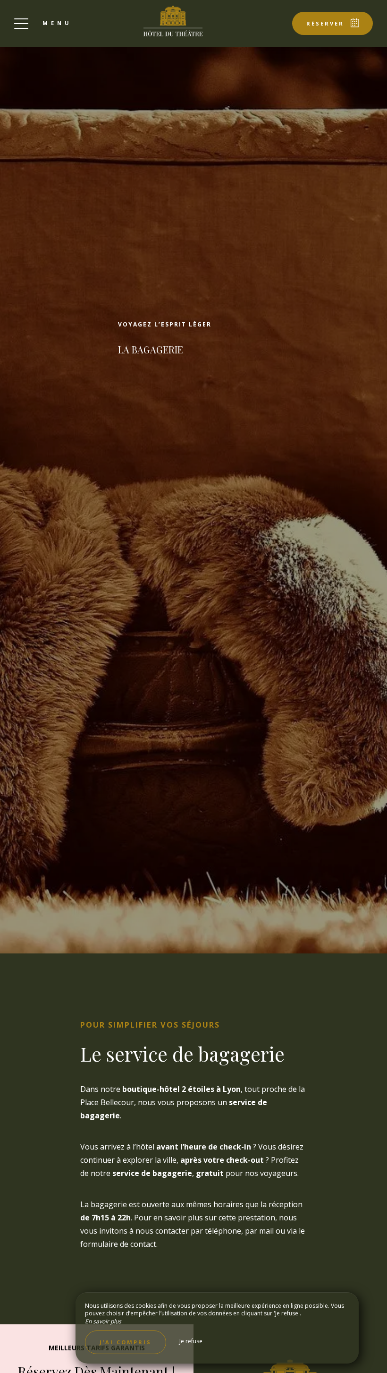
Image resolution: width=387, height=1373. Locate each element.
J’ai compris (125, 1342)
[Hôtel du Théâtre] (173, 21)
